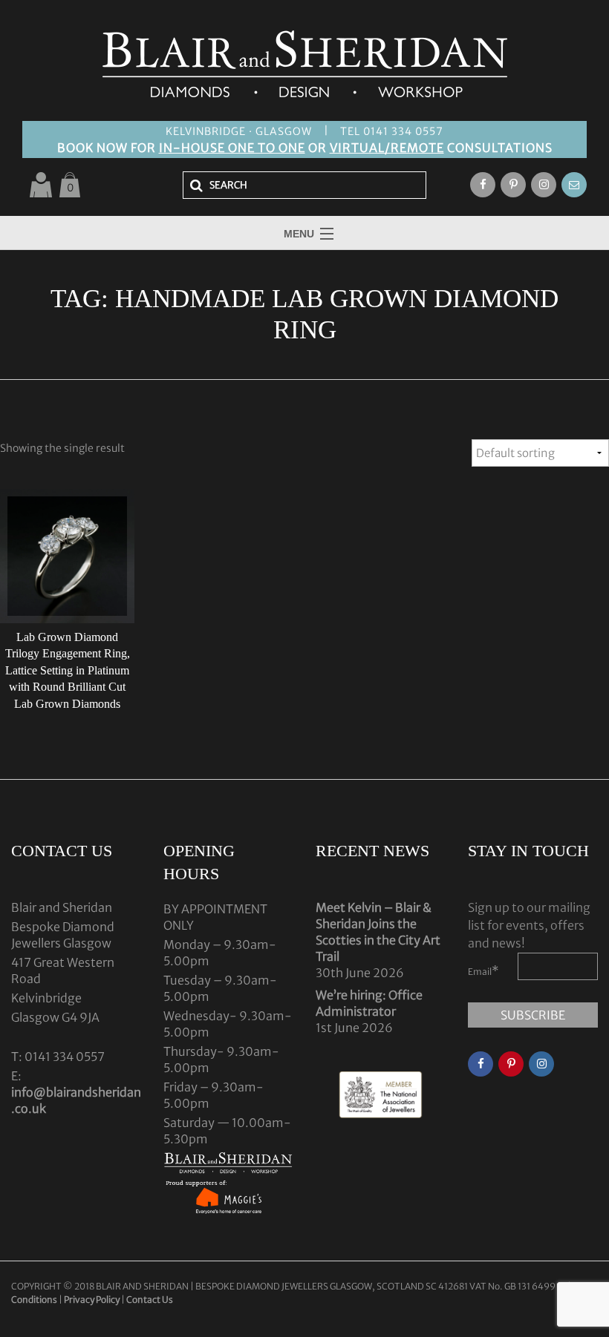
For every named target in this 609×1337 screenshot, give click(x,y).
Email (483, 970)
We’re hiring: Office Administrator (369, 1003)
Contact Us (149, 1299)
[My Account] (41, 184)
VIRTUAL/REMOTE (387, 147)
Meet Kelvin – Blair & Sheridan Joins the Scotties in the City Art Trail (378, 932)
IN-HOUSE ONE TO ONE (232, 147)
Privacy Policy (92, 1299)
